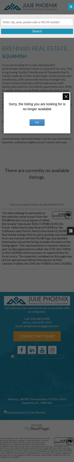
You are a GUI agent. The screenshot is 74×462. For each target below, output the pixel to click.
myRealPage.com (37, 429)
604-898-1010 (42, 322)
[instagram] (52, 350)
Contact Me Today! (37, 336)
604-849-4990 (40, 318)
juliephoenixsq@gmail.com (41, 326)
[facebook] (21, 350)
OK (37, 122)
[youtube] (42, 350)
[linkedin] (32, 350)
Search (37, 31)
